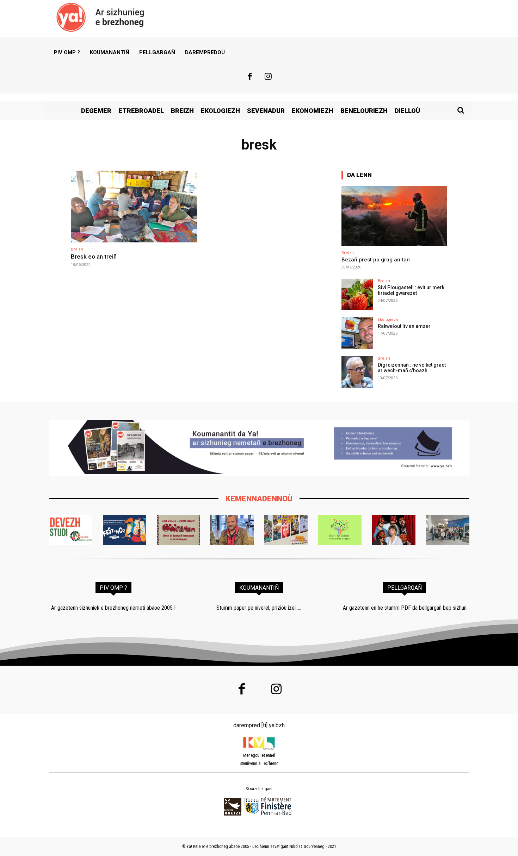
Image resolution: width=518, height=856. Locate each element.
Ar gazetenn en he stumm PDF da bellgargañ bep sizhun (405, 607)
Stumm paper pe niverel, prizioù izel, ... (258, 607)
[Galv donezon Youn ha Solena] (340, 530)
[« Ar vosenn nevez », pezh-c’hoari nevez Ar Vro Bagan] (393, 530)
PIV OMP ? (113, 587)
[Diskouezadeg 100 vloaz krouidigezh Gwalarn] (178, 530)
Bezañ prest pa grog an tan (375, 259)
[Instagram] (268, 77)
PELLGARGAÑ (404, 587)
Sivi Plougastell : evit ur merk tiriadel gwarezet (411, 290)
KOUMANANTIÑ (259, 587)
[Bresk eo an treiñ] (134, 207)
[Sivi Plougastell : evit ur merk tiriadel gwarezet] (357, 294)
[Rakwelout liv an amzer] (357, 333)
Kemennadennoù (259, 498)
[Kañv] (232, 530)
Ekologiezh (388, 319)
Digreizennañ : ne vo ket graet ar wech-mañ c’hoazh (412, 368)
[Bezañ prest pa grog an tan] (394, 216)
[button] (460, 110)
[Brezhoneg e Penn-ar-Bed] (124, 530)
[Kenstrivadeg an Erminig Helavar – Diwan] (447, 530)
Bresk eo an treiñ (94, 256)
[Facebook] (250, 77)
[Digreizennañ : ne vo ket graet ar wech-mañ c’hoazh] (357, 372)
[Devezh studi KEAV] (70, 530)
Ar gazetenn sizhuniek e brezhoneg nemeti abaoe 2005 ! (113, 607)
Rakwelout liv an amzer (404, 326)
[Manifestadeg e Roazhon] (286, 530)
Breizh (77, 249)
